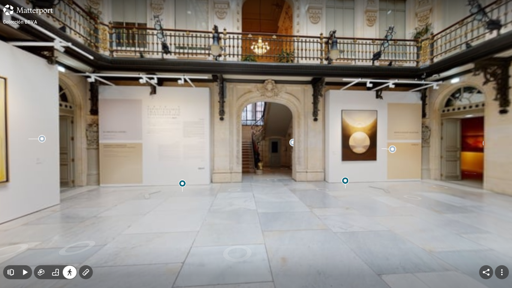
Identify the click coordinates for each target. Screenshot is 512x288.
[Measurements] (86, 272)
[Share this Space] (486, 272)
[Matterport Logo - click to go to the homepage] (27, 9)
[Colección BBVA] (256, 144)
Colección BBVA (20, 22)
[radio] (41, 272)
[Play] (24, 272)
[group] (55, 272)
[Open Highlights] (10, 272)
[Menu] (502, 272)
